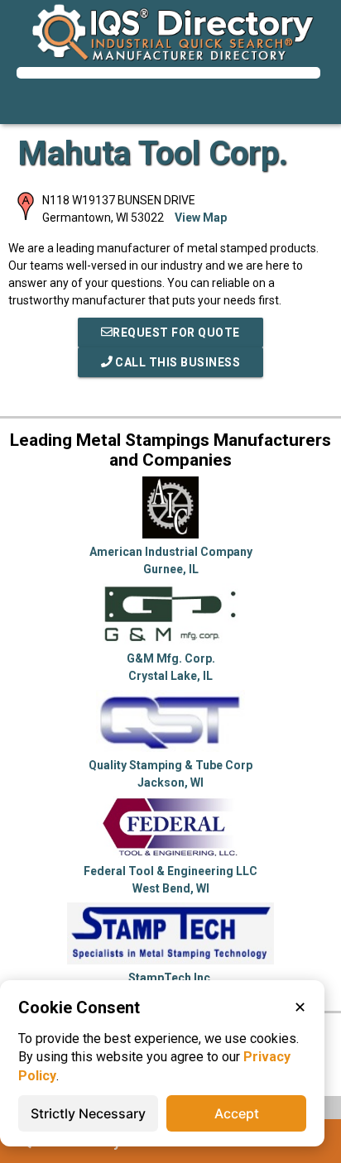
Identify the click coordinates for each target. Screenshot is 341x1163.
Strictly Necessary (88, 1113)
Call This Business (177, 362)
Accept (236, 1113)
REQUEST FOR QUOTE (176, 332)
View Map (201, 217)
